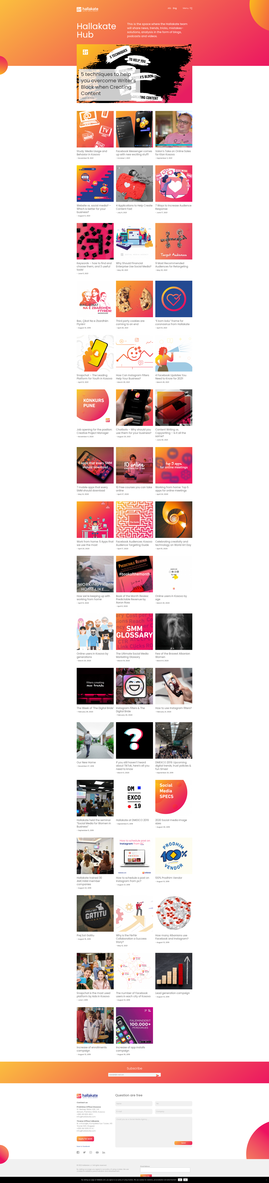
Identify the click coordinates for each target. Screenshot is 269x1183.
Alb (169, 8)
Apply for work (85, 1138)
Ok (180, 1180)
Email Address (145, 1166)
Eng (175, 8)
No (185, 1180)
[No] (266, 1180)
